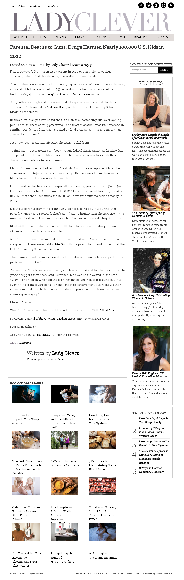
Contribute (37, 6)
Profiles (83, 37)
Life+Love (39, 37)
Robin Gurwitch (63, 244)
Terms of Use (117, 573)
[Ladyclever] (91, 22)
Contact (53, 6)
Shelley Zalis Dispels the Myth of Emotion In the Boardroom (150, 136)
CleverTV (159, 37)
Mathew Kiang (57, 107)
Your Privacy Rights (83, 573)
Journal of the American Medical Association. (70, 94)
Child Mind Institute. (107, 310)
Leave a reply (82, 65)
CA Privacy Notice (101, 573)
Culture (104, 37)
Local (122, 37)
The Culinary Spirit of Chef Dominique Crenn (148, 214)
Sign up (165, 69)
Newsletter (19, 6)
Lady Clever (60, 65)
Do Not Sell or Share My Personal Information (153, 573)
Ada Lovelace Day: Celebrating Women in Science (151, 296)
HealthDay (43, 335)
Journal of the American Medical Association (54, 318)
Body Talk (62, 37)
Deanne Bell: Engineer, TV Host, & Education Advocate (149, 374)
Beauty (140, 37)
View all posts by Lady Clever (46, 359)
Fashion (19, 37)
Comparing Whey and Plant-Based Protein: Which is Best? (152, 432)
